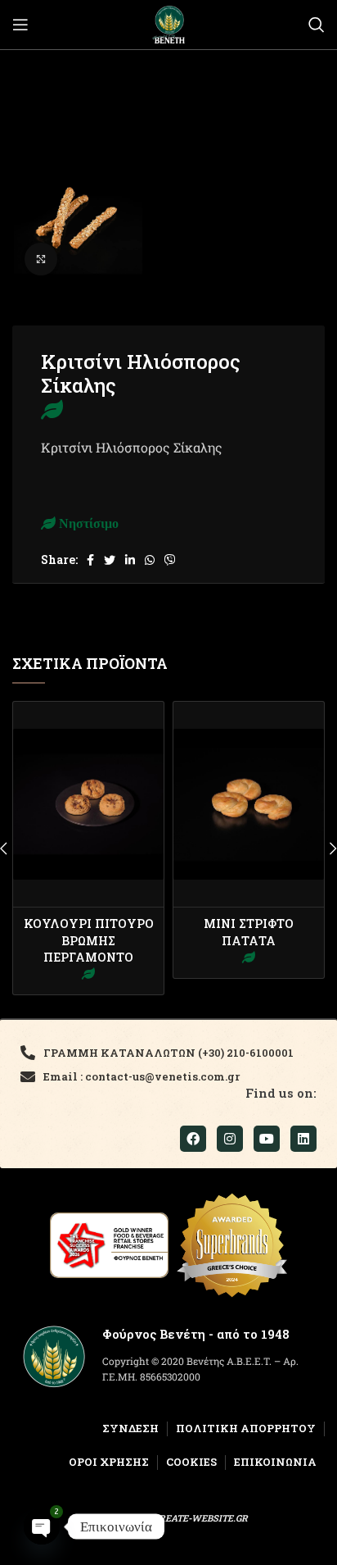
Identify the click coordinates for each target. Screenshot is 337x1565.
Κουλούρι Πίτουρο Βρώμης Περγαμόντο (89, 940)
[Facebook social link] (90, 560)
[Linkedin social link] (130, 560)
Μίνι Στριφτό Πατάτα (249, 932)
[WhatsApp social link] (150, 560)
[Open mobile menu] (20, 24)
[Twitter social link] (109, 560)
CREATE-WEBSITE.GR (200, 1518)
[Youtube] (267, 1139)
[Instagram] (230, 1139)
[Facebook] (193, 1139)
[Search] (316, 24)
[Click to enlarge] (41, 259)
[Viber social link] (170, 560)
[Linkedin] (303, 1139)
